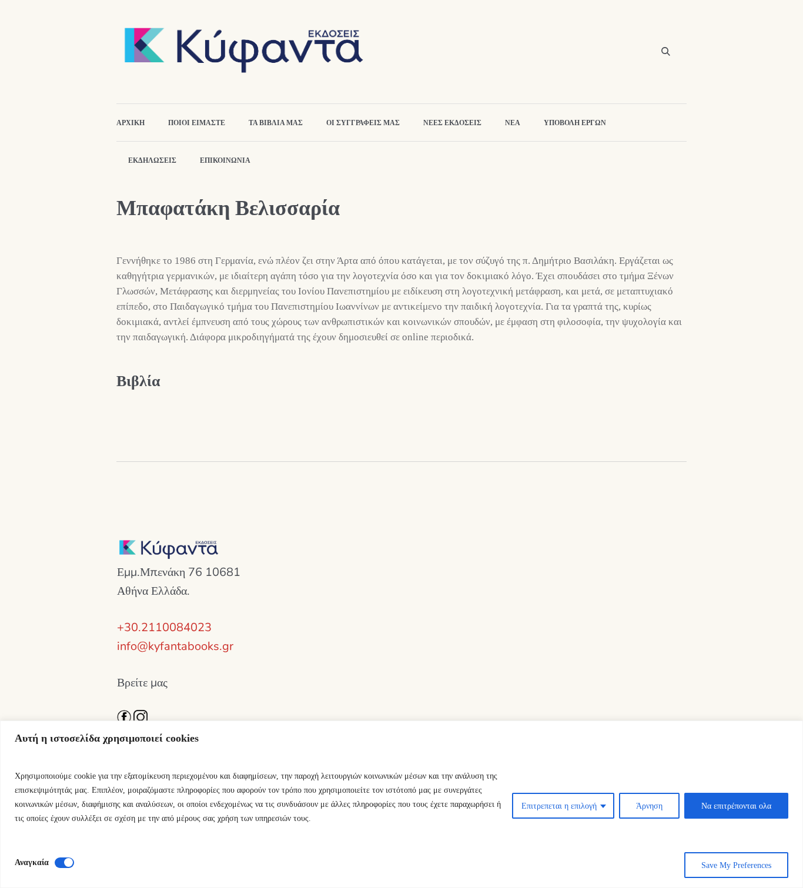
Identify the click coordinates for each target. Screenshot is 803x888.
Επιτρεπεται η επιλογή (559, 805)
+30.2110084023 (164, 627)
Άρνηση (649, 805)
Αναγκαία (32, 862)
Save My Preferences (736, 865)
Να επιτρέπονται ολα (736, 805)
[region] (401, 804)
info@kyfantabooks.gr (175, 646)
